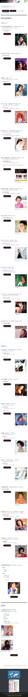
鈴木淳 (13, 132)
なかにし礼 (6, 268)
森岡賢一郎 (17, 105)
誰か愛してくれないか (8, 270)
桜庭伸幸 (15, 542)
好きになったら (5, 240)
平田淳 (6, 190)
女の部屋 (4, 267)
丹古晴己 (6, 105)
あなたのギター (7, 243)
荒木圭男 (15, 190)
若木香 (7, 162)
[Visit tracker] (14, 674)
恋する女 (6, 107)
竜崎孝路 (17, 516)
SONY (15, 611)
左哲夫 (11, 27)
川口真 (17, 159)
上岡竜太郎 (6, 159)
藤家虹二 (16, 79)
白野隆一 (11, 105)
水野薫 (6, 27)
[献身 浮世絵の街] (14, 588)
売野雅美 (6, 539)
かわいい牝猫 (7, 297)
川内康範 (6, 79)
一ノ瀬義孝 (15, 27)
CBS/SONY (19, 349)
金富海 (11, 512)
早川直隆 (14, 193)
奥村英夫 (12, 159)
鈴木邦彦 (12, 268)
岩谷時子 (7, 135)
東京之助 (11, 190)
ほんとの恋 (4, 103)
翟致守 (6, 512)
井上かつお (11, 295)
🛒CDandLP (13, 10)
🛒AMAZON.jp (6, 10)
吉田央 (7, 31)
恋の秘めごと (5, 130)
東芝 (23, 26)
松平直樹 (12, 162)
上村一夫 (7, 356)
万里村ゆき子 (7, 132)
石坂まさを (8, 354)
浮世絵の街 (4, 349)
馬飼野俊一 (22, 512)
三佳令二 (11, 79)
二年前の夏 (4, 294)
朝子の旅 (6, 407)
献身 (3, 403)
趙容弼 (7, 516)
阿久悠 (6, 295)
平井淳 (6, 241)
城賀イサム (10, 542)
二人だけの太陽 (7, 134)
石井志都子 (8, 193)
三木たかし (12, 539)
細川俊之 (7, 410)
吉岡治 (7, 108)
